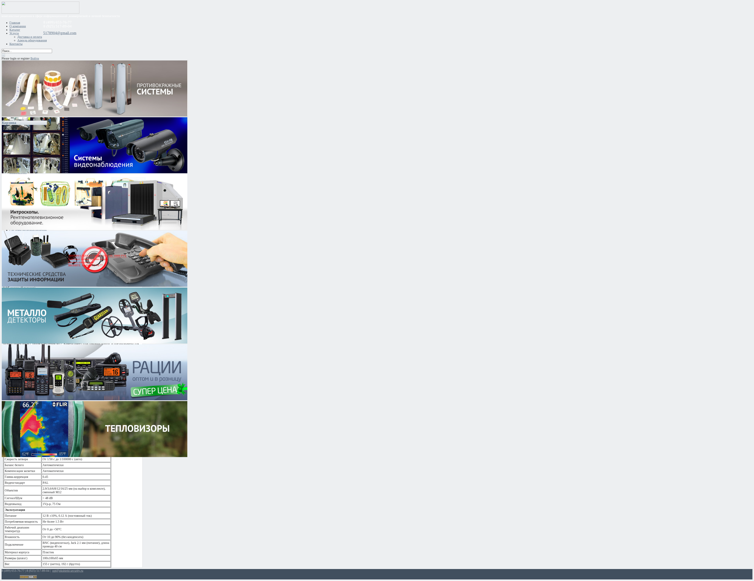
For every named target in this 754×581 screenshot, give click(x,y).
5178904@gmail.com (59, 33)
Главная (14, 22)
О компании (17, 26)
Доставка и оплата (29, 36)
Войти (34, 58)
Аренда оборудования (32, 40)
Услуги (14, 33)
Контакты (16, 44)
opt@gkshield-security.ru (67, 570)
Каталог (14, 29)
